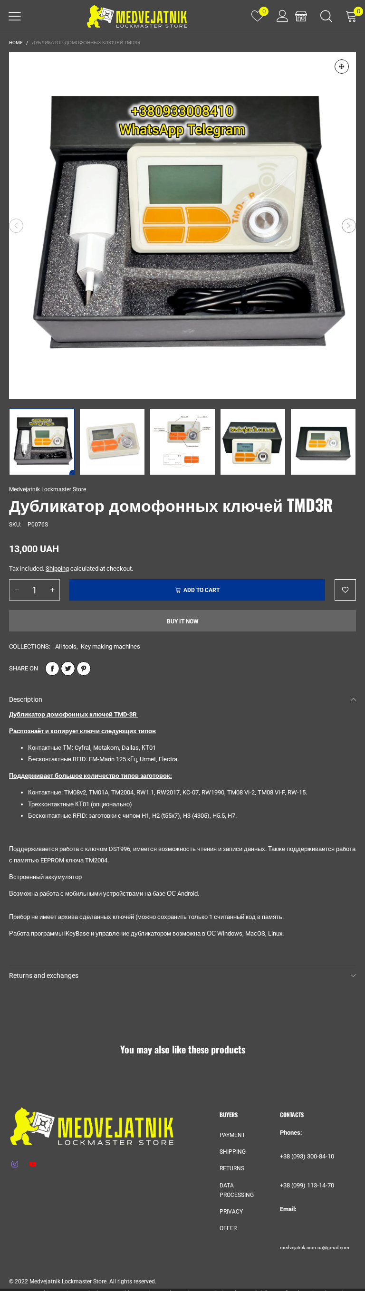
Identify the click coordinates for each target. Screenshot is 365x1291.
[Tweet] (68, 668)
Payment (232, 1135)
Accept (324, 1277)
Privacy (231, 1211)
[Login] (279, 16)
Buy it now (183, 621)
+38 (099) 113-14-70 (307, 1185)
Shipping (57, 568)
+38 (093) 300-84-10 (307, 1156)
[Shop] (301, 16)
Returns (232, 1168)
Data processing (237, 1190)
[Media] (342, 66)
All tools (66, 646)
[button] (16, 226)
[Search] (326, 16)
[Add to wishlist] (345, 590)
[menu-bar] (14, 16)
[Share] (52, 668)
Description (25, 699)
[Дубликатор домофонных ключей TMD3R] (182, 225)
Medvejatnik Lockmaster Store (47, 489)
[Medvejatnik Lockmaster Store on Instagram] (14, 1164)
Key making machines (110, 646)
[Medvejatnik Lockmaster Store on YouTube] (32, 1164)
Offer (228, 1228)
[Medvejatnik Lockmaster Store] (137, 16)
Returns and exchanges (43, 975)
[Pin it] (84, 668)
